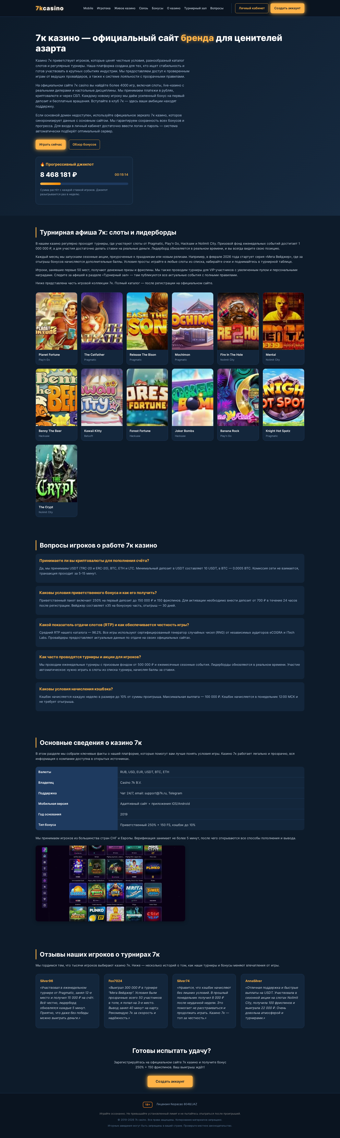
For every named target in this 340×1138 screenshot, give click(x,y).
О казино (173, 8)
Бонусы (157, 8)
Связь (143, 8)
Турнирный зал (195, 8)
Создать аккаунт (287, 8)
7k (50, 8)
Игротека (104, 8)
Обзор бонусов (84, 144)
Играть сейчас (50, 144)
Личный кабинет (252, 8)
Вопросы (217, 8)
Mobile (88, 8)
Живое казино (124, 8)
